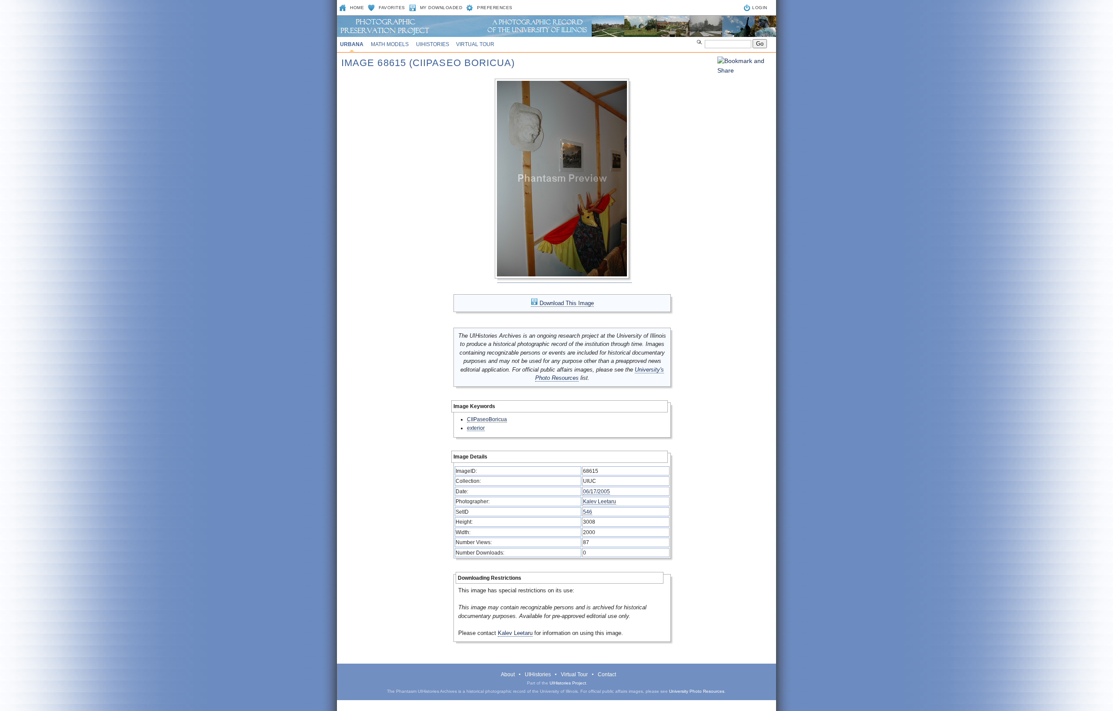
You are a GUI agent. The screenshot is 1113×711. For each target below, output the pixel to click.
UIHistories (432, 44)
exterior (476, 428)
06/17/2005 (596, 491)
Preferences (495, 7)
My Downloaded (441, 7)
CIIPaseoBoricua (487, 419)
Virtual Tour (475, 44)
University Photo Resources (696, 691)
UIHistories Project (568, 683)
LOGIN (759, 7)
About (508, 674)
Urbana (351, 44)
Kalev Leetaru (599, 501)
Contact (607, 674)
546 (587, 512)
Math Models (390, 44)
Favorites (392, 7)
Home (357, 7)
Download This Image (566, 303)
